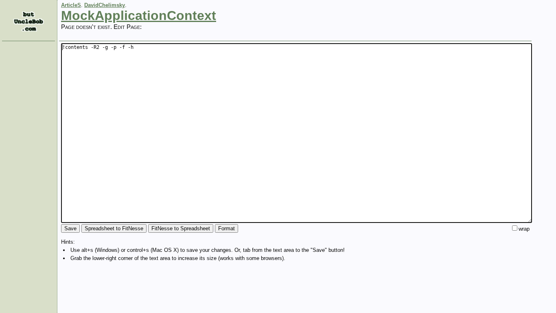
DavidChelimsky (104, 5)
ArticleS (71, 5)
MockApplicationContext (138, 15)
